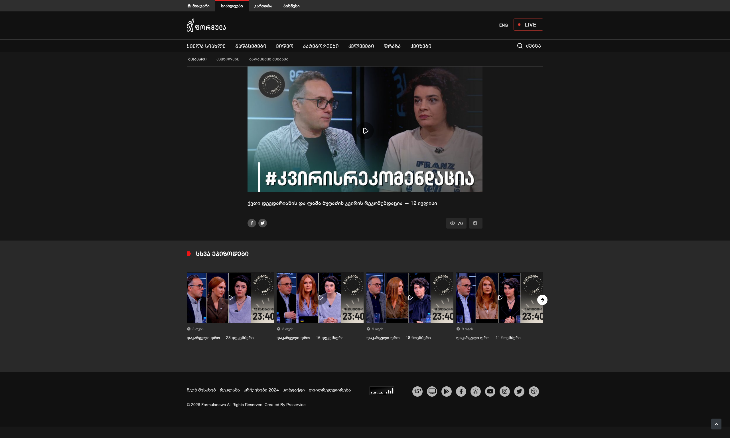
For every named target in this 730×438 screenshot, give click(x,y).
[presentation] (187, 300)
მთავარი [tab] (197, 59)
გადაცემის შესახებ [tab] (268, 59)
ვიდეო (284, 46)
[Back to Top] (716, 424)
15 (417, 390)
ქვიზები (420, 46)
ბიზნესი (291, 5)
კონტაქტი (294, 389)
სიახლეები (232, 5)
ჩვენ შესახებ (201, 389)
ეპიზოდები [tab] (227, 59)
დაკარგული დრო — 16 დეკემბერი (310, 337)
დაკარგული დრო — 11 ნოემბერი (488, 337)
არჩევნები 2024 (261, 389)
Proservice (296, 404)
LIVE (530, 24)
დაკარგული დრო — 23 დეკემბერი (220, 337)
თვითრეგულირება (330, 389)
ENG (503, 25)
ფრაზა (392, 46)
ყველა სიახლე (206, 46)
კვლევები (361, 46)
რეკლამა (230, 389)
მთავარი (201, 5)
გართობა (263, 5)
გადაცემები (250, 46)
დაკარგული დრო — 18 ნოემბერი (398, 337)
